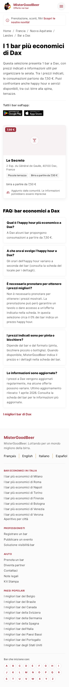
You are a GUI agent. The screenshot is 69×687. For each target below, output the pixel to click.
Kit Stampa (11, 581)
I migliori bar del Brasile (20, 602)
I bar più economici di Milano (23, 476)
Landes (8, 35)
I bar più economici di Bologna (24, 503)
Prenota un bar (14, 560)
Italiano (44, 456)
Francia (20, 31)
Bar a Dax (23, 35)
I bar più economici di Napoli (23, 487)
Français (10, 456)
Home (7, 31)
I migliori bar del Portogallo (22, 640)
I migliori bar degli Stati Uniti (23, 645)
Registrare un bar (15, 534)
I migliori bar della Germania (23, 618)
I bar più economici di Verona (23, 514)
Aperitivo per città (16, 519)
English (27, 456)
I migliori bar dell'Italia (18, 629)
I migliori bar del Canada (20, 607)
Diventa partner (14, 565)
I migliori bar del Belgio (19, 596)
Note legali (11, 576)
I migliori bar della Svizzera (22, 612)
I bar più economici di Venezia (24, 509)
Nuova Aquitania (41, 31)
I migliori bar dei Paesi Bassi (23, 634)
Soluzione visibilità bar (19, 545)
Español (61, 456)
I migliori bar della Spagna (21, 623)
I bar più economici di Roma (22, 482)
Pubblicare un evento (18, 539)
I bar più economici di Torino (23, 492)
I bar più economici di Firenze (24, 498)
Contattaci (11, 570)
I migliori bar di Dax (17, 414)
